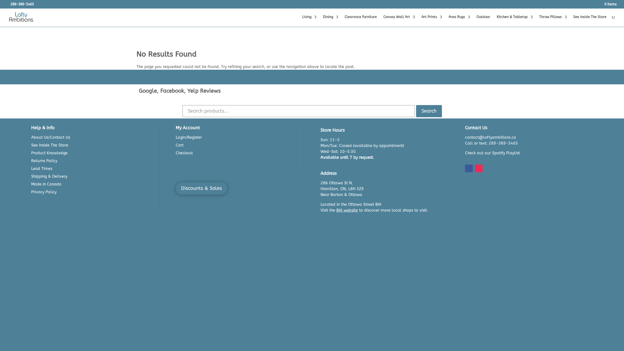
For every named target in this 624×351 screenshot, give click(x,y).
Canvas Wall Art (396, 17)
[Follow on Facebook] (469, 168)
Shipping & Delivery (49, 176)
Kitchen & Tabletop (512, 17)
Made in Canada (46, 184)
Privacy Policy (44, 192)
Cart (180, 145)
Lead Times (41, 168)
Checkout (184, 153)
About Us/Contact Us (50, 137)
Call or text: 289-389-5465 (491, 143)
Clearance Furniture (361, 17)
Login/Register (189, 137)
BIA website (347, 210)
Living (307, 17)
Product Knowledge (49, 153)
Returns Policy (44, 160)
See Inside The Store (589, 17)
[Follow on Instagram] (479, 168)
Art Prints (429, 17)
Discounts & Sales (201, 188)
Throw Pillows (550, 17)
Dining (328, 17)
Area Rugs (456, 17)
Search (429, 111)
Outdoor (483, 17)
